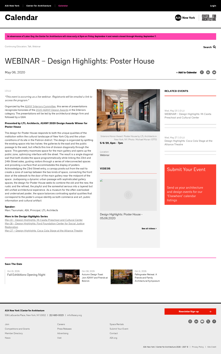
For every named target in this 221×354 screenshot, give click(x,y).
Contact (114, 333)
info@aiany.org (74, 315)
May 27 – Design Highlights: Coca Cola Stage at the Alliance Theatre (44, 230)
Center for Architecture (38, 5)
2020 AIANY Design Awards (52, 109)
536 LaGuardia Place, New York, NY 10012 (25, 315)
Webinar (36, 46)
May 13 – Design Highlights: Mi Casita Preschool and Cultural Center (44, 219)
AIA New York (12, 5)
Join (7, 324)
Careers (61, 324)
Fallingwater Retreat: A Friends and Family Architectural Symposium (147, 277)
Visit (59, 337)
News (7, 337)
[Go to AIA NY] (187, 20)
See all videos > (149, 228)
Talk (29, 46)
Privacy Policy (198, 347)
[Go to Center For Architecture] (209, 20)
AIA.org (113, 337)
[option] (31, 277)
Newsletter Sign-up (189, 311)
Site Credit (211, 347)
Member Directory (14, 333)
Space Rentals (117, 324)
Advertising (62, 333)
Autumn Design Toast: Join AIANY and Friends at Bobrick (95, 277)
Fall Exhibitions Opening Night (26, 275)
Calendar (63, 5)
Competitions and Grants (17, 328)
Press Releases (64, 328)
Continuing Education (16, 46)
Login (213, 5)
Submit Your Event (119, 328)
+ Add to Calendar (186, 72)
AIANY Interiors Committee (40, 106)
